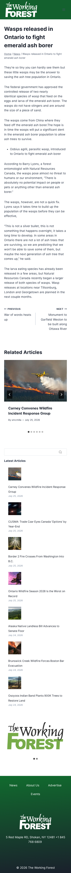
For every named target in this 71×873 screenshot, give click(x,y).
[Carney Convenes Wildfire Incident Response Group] (14, 473)
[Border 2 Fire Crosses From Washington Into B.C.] (14, 543)
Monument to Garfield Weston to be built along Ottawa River (54, 319)
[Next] (61, 394)
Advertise (55, 785)
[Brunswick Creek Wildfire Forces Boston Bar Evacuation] (14, 647)
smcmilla (16, 420)
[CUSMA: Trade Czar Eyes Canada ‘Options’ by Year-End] (14, 508)
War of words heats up (17, 314)
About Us (32, 785)
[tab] (28, 432)
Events (35, 794)
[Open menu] (63, 9)
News (13, 785)
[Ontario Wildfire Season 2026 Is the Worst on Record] (14, 578)
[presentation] (35, 381)
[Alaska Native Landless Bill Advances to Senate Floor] (14, 613)
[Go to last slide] (9, 394)
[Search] (60, 452)
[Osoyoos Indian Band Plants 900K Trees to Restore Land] (14, 682)
